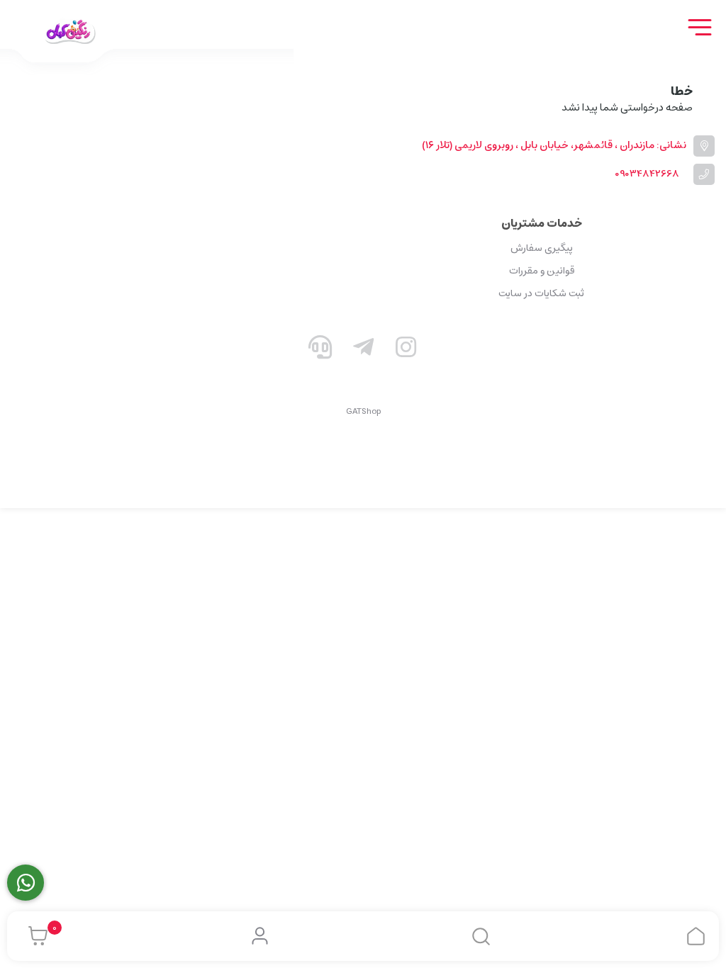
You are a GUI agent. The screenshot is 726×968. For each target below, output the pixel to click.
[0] (34, 936)
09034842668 (647, 174)
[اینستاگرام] (406, 350)
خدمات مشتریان (541, 223)
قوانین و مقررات (541, 270)
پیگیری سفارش (541, 248)
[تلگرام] (363, 350)
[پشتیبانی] (320, 350)
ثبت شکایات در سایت (541, 293)
